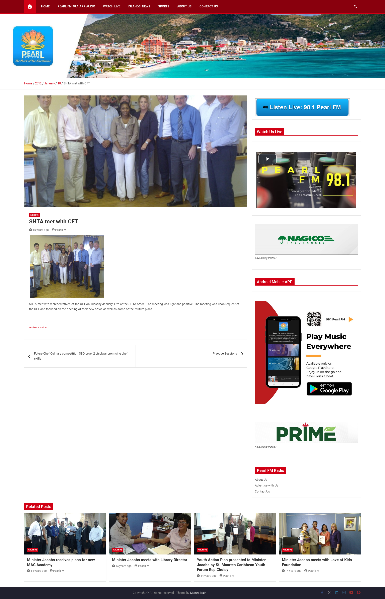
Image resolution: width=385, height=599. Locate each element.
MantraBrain (198, 593)
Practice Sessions (225, 353)
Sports (163, 6)
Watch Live (111, 6)
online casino (38, 327)
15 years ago (41, 229)
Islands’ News (139, 6)
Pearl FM (60, 229)
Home (45, 6)
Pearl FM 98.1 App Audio (76, 6)
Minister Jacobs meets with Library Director (149, 559)
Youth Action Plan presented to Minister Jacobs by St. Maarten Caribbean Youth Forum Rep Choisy (231, 564)
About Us (184, 6)
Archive (34, 215)
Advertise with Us (266, 485)
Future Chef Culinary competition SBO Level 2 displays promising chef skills (81, 356)
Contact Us (209, 6)
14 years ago (39, 570)
